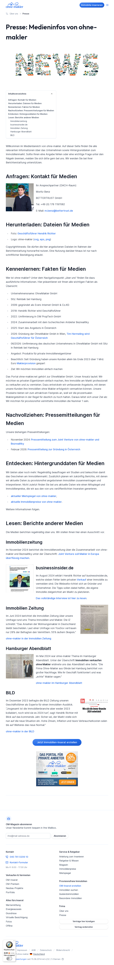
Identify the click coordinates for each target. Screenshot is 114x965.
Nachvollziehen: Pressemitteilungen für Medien (31, 110)
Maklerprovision (26, 363)
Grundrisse (11, 913)
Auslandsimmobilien (69, 894)
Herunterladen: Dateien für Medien (25, 103)
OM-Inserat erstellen (70, 885)
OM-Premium (12, 884)
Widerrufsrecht (63, 950)
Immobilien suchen (68, 890)
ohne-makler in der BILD (20, 731)
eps (42, 239)
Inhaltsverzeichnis (17, 94)
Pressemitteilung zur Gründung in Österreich (54, 449)
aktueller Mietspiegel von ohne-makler (33, 496)
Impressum (22, 950)
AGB (34, 950)
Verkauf (81, 579)
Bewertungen (20, 959)
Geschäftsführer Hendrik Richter (37, 233)
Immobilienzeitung (18, 121)
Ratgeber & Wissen (69, 860)
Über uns (63, 911)
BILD (12, 135)
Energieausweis (13, 909)
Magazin (63, 864)
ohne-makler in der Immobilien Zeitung (28, 638)
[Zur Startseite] (14, 5)
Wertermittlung (13, 905)
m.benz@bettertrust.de (59, 210)
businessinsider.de (19, 124)
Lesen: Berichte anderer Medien (23, 117)
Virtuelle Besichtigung (17, 917)
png (48, 239)
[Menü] (14, 941)
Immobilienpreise (67, 868)
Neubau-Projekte (14, 888)
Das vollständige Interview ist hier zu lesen (61, 598)
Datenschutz (46, 950)
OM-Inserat (12, 879)
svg (36, 239)
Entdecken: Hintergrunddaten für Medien (27, 114)
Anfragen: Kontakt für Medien (22, 100)
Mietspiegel (65, 873)
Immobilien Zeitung (19, 128)
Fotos (9, 921)
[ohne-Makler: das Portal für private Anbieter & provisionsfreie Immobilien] (57, 768)
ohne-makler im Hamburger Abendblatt (59, 682)
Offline (9, 925)
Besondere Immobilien (70, 898)
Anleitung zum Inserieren (71, 856)
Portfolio (10, 892)
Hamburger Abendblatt (21, 131)
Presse (62, 915)
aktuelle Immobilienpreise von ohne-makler (36, 501)
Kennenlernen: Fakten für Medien (24, 107)
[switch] (9, 958)
